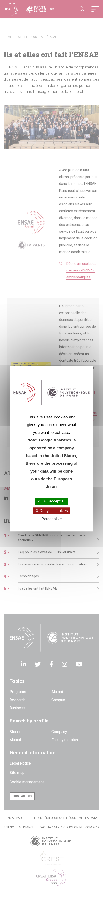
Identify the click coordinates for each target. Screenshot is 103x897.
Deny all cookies (53, 511)
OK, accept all (53, 501)
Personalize (51, 519)
